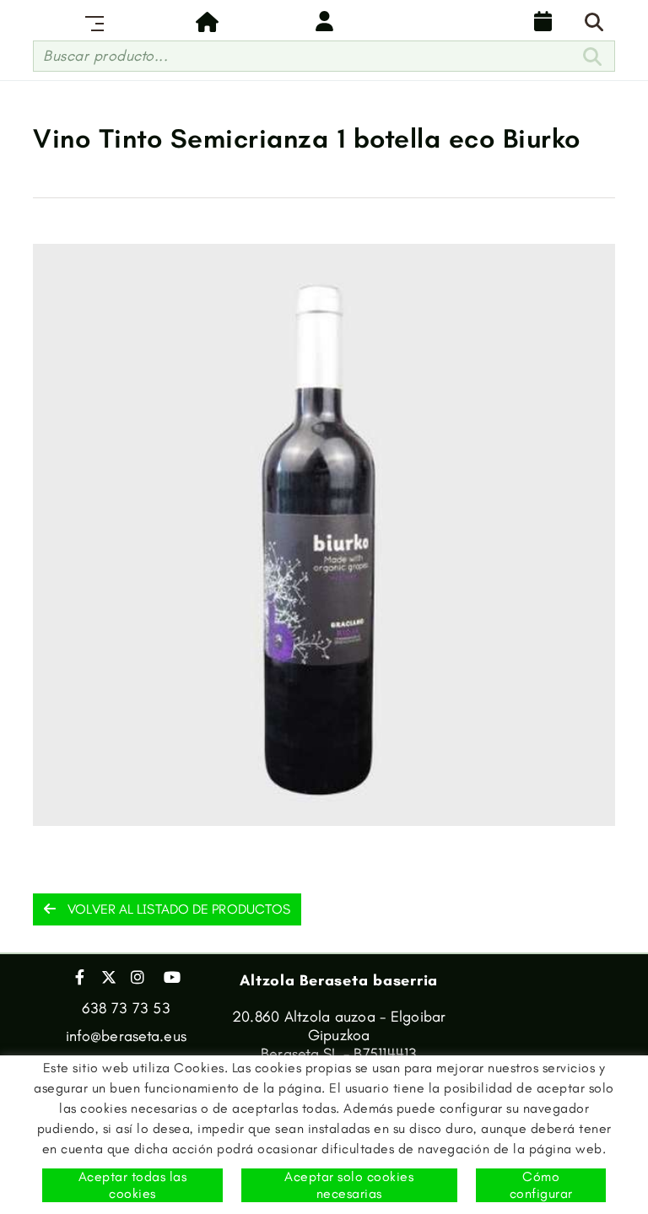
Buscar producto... (105, 55)
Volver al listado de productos (177, 909)
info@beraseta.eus (126, 1036)
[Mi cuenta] (324, 21)
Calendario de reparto (539, 21)
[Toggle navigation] (91, 21)
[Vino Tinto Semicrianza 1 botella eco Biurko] (324, 535)
